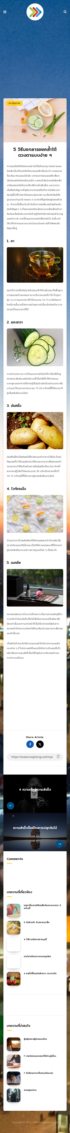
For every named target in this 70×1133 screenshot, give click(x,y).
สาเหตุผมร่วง (30, 1090)
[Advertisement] (35, 61)
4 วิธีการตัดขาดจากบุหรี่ (35, 939)
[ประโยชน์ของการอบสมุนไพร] (13, 962)
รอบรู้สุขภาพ (14, 103)
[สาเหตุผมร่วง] (13, 1095)
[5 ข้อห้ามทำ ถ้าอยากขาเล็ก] (13, 927)
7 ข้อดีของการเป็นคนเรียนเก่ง (38, 1073)
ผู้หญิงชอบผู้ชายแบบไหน (35, 1039)
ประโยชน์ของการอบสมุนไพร (37, 956)
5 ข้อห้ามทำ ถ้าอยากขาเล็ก (37, 922)
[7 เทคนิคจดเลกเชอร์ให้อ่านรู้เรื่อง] (13, 1061)
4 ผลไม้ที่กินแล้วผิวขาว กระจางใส (40, 973)
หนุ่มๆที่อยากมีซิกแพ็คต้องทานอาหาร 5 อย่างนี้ (42, 907)
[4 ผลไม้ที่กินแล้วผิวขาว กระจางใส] (13, 979)
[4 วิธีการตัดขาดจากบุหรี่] (13, 944)
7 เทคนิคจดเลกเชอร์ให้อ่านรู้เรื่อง (40, 1056)
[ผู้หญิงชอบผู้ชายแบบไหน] (13, 1044)
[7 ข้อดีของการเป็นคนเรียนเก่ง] (13, 1078)
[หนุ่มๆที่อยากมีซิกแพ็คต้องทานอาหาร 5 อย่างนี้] (13, 910)
